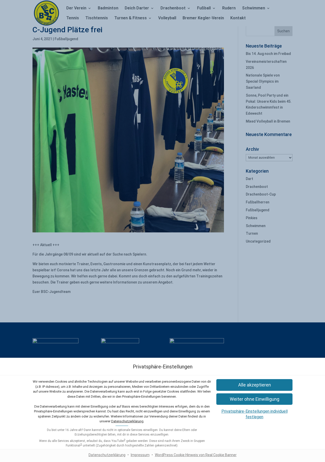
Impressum (140, 455)
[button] (254, 399)
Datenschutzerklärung (127, 421)
